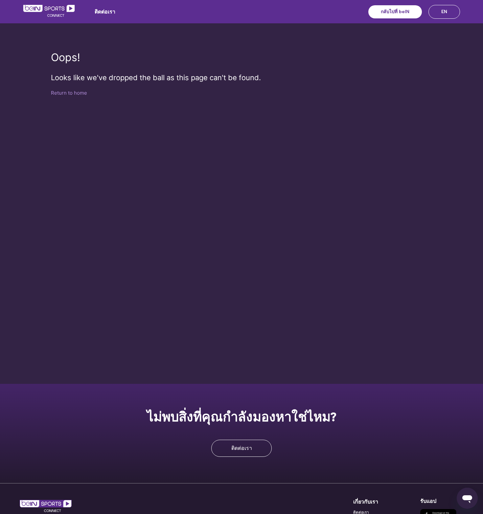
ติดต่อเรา (105, 12)
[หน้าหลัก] (49, 12)
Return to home (69, 93)
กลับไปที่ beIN (395, 11)
